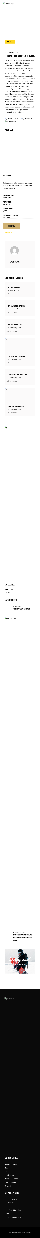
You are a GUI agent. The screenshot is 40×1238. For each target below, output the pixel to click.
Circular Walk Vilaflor (16, 356)
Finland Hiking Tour (14, 325)
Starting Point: (9, 195)
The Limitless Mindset (21, 609)
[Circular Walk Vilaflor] (20, 345)
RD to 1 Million (10, 1182)
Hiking (9, 42)
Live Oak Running (13, 287)
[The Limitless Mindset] (8, 609)
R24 (6, 1206)
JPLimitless (16, 1232)
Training (8, 593)
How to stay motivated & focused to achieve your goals (22, 937)
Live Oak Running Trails (16, 306)
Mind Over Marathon (13, 1210)
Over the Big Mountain (15, 406)
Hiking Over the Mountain (17, 375)
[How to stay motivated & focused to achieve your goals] (8, 934)
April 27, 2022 (17, 606)
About (7, 1171)
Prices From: (8, 209)
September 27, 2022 (19, 932)
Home (7, 1168)
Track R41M (9, 1175)
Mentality (9, 590)
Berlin (7, 1214)
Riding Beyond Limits (13, 1217)
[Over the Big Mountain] (20, 395)
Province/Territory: (11, 215)
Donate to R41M (11, 1164)
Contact (8, 1186)
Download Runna (11, 1179)
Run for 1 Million (11, 1199)
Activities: (7, 202)
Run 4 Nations (10, 1203)
